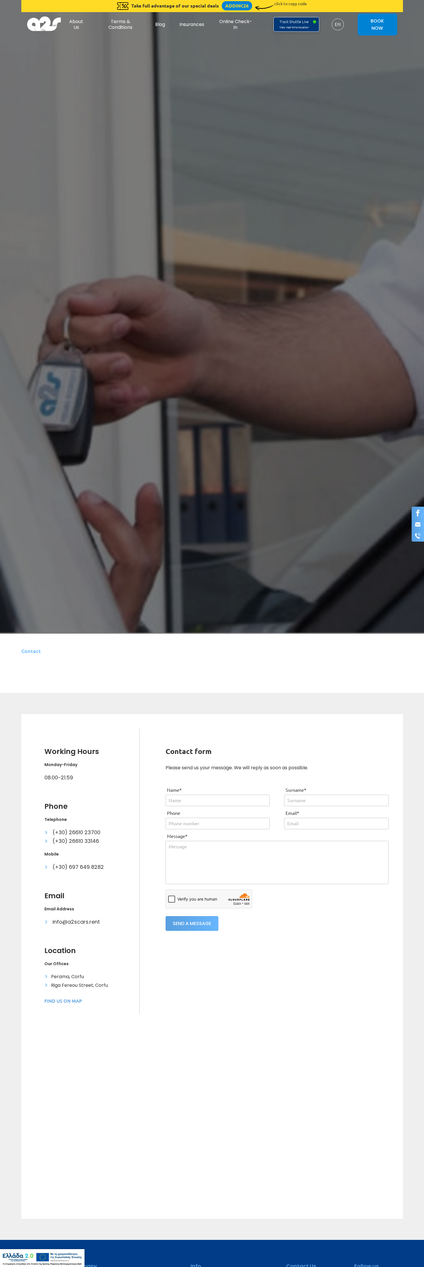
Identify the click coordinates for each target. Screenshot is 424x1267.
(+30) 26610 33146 (75, 841)
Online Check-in (235, 24)
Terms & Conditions (120, 24)
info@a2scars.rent (75, 921)
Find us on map (63, 1001)
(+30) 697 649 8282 (77, 867)
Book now (377, 24)
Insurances (191, 24)
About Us (76, 24)
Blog (160, 24)
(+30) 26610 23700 (75, 832)
